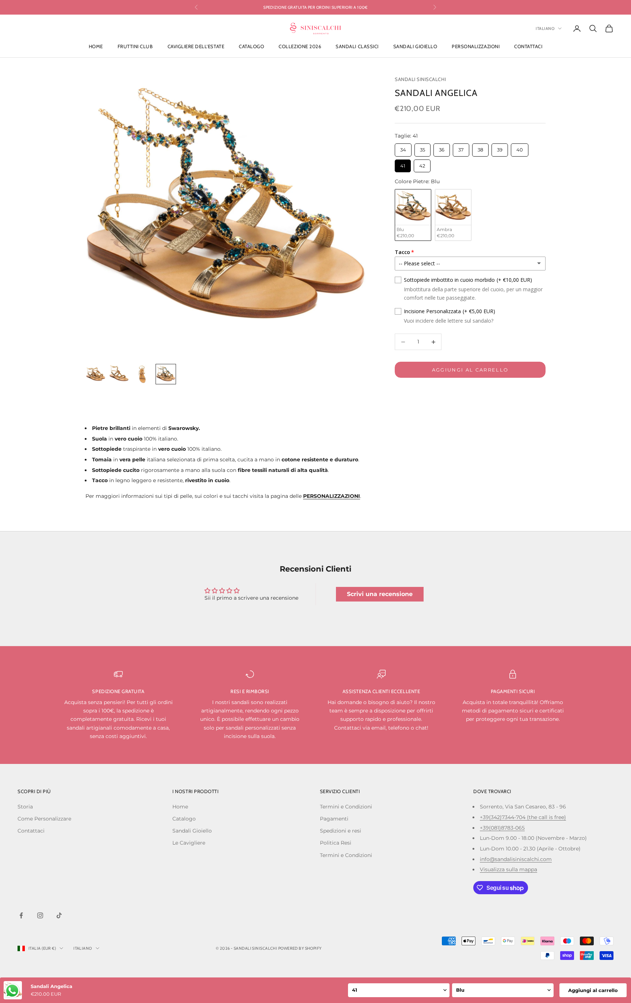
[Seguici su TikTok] (59, 915)
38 (480, 148)
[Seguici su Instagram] (40, 915)
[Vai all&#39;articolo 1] (95, 374)
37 (461, 148)
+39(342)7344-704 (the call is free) (523, 817)
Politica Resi (335, 842)
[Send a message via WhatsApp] (12, 990)
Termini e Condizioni (346, 806)
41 (402, 164)
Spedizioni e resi (340, 830)
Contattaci (528, 47)
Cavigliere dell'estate (196, 47)
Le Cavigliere (188, 842)
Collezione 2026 (300, 47)
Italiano (545, 28)
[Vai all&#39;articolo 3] (142, 374)
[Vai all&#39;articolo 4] (166, 374)
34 (403, 148)
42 (422, 164)
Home (96, 47)
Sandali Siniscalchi (420, 79)
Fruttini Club (135, 47)
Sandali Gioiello (415, 47)
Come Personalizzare (44, 818)
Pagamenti (334, 818)
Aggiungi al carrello (470, 370)
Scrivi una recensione (380, 594)
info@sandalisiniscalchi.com (516, 859)
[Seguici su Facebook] (21, 915)
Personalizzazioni (476, 47)
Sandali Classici (357, 47)
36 (442, 148)
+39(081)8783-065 (502, 828)
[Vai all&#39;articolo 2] (119, 374)
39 (500, 148)
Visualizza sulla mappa (508, 869)
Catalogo (251, 47)
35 (422, 148)
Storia (25, 806)
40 (519, 148)
